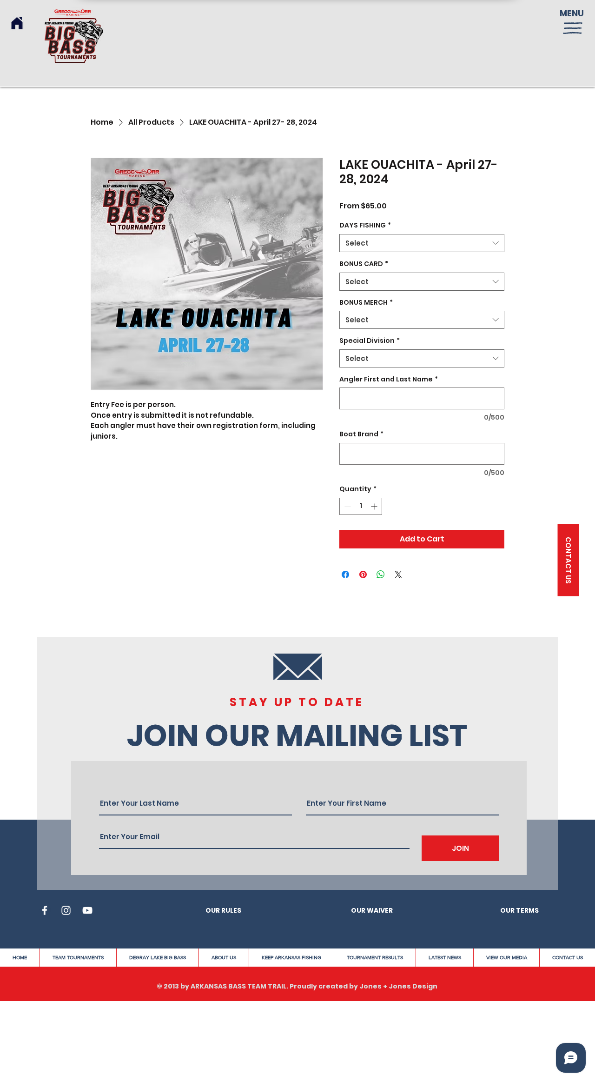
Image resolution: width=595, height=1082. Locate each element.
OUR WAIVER (372, 910)
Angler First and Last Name (388, 379)
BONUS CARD (363, 264)
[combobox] (421, 243)
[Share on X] (398, 574)
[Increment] (375, 506)
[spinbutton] (360, 506)
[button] (572, 28)
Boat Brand (361, 434)
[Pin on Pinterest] (363, 574)
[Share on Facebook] (345, 574)
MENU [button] (572, 13)
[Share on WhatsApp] (380, 574)
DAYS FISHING (365, 225)
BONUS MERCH (366, 302)
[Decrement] (346, 506)
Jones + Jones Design (398, 986)
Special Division (369, 340)
